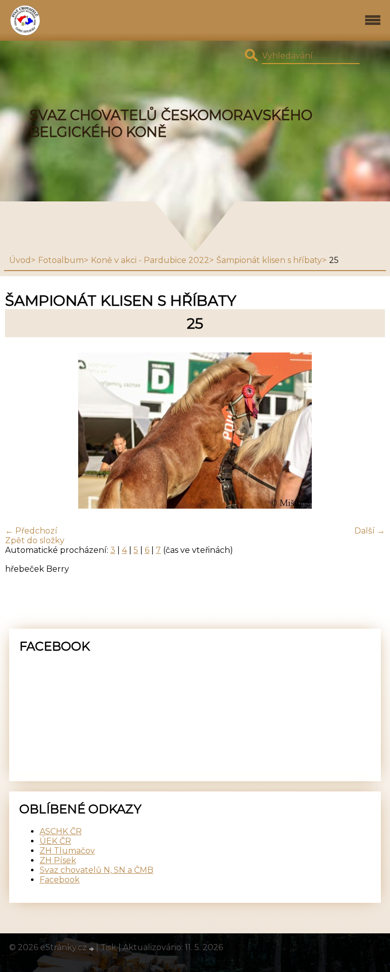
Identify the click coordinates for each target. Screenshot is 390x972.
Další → (369, 531)
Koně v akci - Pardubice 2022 (150, 260)
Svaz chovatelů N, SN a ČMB (96, 870)
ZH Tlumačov (67, 851)
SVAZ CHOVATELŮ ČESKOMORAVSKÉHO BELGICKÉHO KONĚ (170, 123)
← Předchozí (31, 531)
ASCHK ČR (61, 831)
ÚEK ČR (55, 841)
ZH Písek (58, 860)
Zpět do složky (34, 540)
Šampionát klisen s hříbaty (269, 260)
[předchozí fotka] (21, 431)
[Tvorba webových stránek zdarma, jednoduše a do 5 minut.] (92, 948)
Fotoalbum (61, 260)
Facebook (60, 880)
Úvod (20, 260)
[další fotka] (368, 431)
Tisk (108, 947)
